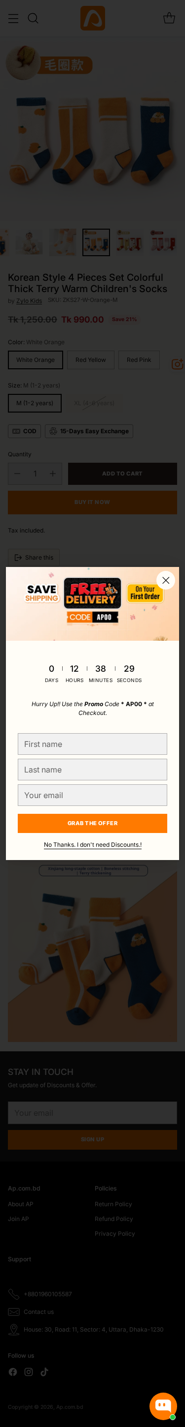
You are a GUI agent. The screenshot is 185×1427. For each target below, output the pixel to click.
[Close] (165, 580)
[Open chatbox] (163, 1406)
